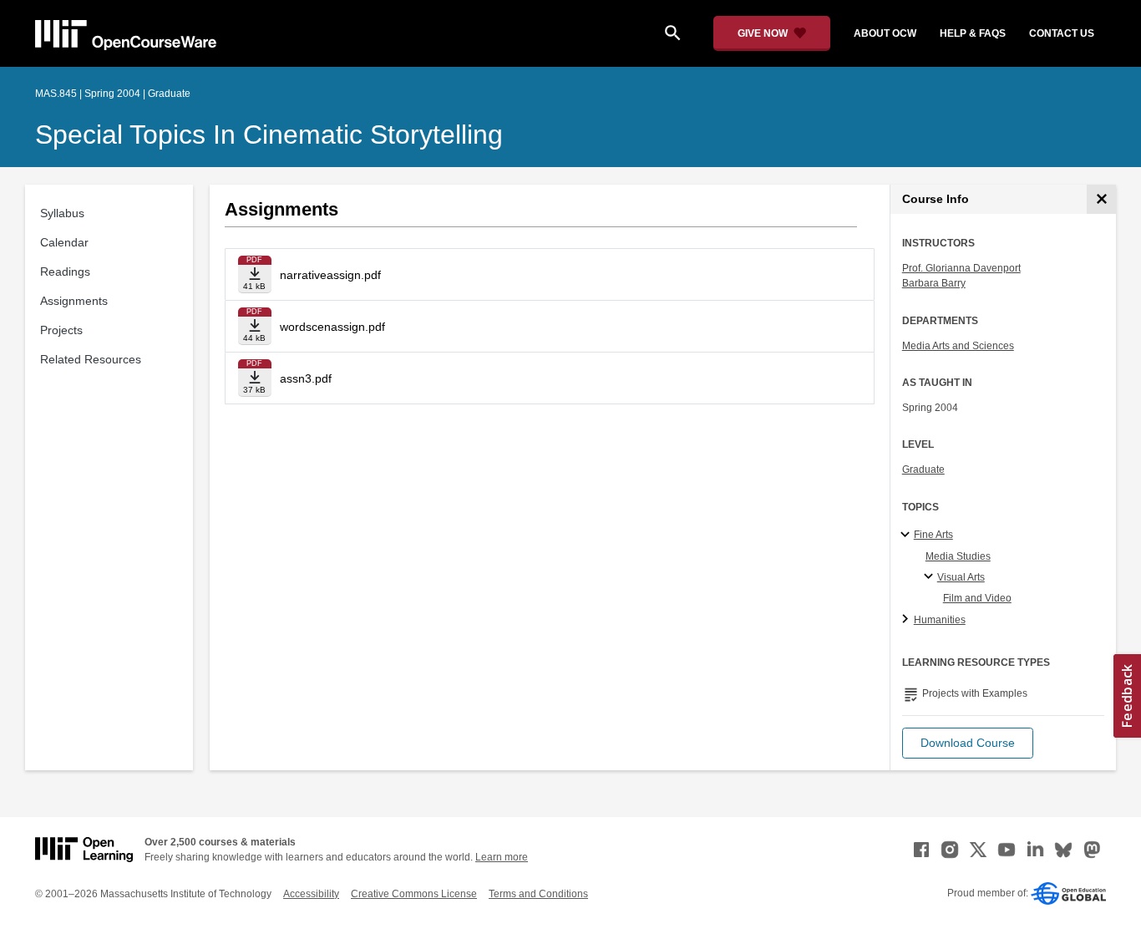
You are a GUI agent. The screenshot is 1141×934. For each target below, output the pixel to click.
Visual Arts (961, 577)
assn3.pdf (306, 378)
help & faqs (973, 33)
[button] (967, 743)
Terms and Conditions (538, 894)
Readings (65, 271)
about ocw (885, 33)
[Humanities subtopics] (907, 620)
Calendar (64, 242)
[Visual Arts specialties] (931, 577)
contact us (1061, 33)
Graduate (923, 469)
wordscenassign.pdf (332, 326)
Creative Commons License (414, 894)
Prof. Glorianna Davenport (961, 268)
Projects (61, 330)
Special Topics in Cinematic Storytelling (269, 134)
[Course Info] (1101, 199)
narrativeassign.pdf (330, 275)
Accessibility (311, 894)
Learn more (501, 857)
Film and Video (977, 598)
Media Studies (958, 556)
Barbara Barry (934, 283)
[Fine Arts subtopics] (907, 535)
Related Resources (90, 359)
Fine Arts (933, 535)
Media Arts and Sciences (958, 346)
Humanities (940, 620)
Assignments (74, 300)
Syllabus (62, 213)
